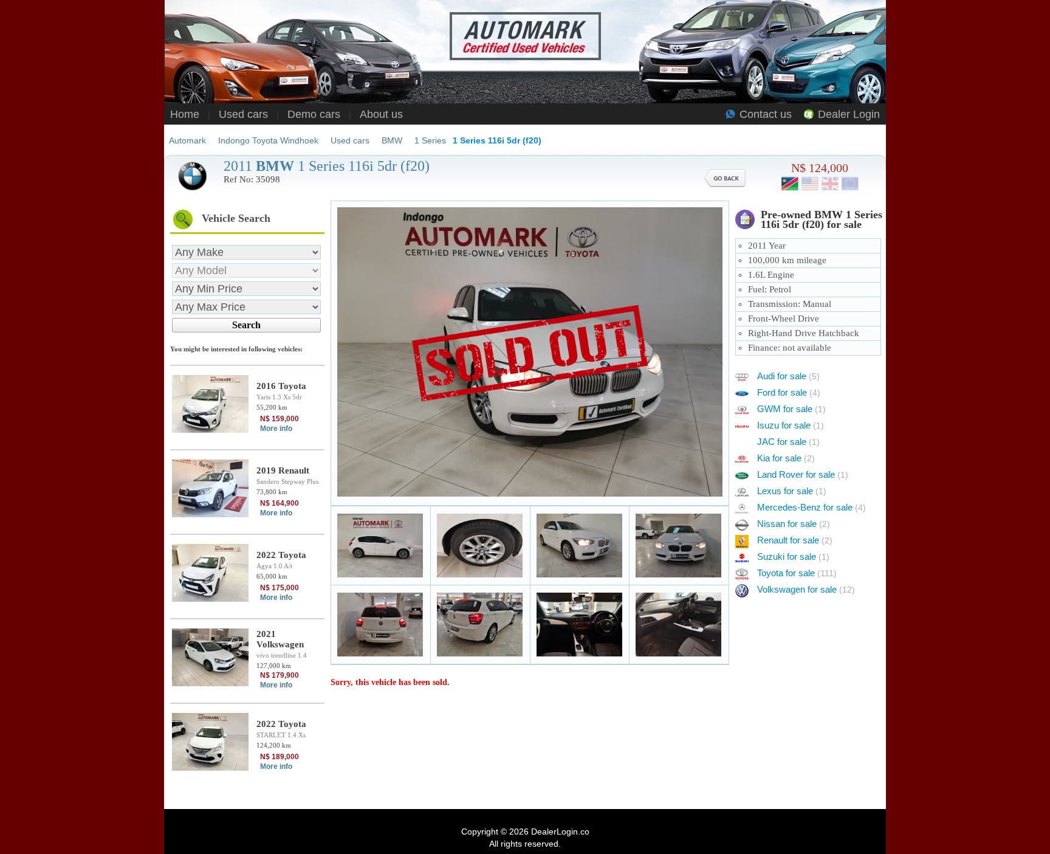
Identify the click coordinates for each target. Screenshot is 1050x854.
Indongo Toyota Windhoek (268, 140)
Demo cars (313, 114)
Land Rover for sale (802, 474)
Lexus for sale (791, 491)
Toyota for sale (797, 573)
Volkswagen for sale (806, 589)
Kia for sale (786, 458)
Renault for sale (794, 540)
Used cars (243, 114)
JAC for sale (788, 441)
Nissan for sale (793, 523)
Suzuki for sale (793, 556)
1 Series (430, 140)
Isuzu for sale (790, 425)
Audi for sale (788, 376)
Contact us (765, 114)
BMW (392, 140)
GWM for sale (791, 409)
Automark (187, 140)
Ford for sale (788, 392)
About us (381, 114)
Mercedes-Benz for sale (811, 507)
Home (184, 114)
